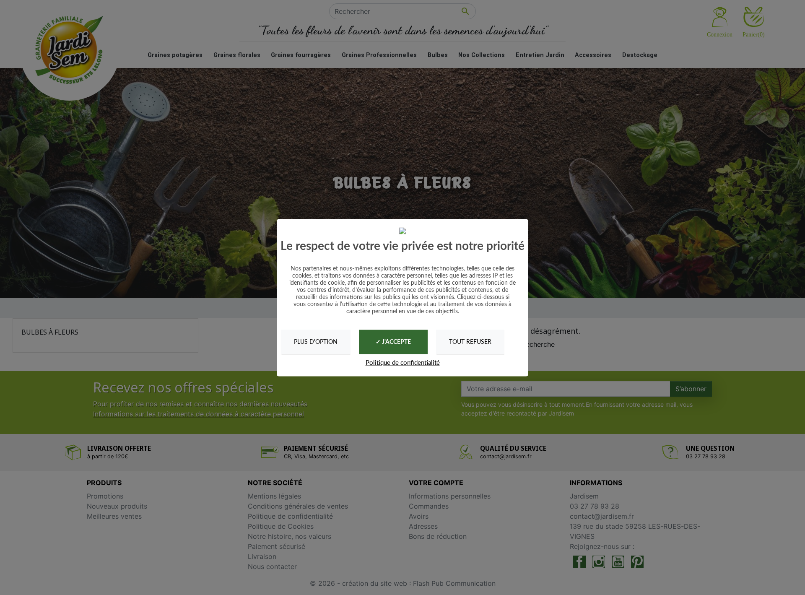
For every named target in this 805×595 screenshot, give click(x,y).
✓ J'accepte (393, 342)
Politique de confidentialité (403, 363)
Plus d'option (316, 342)
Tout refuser (470, 342)
